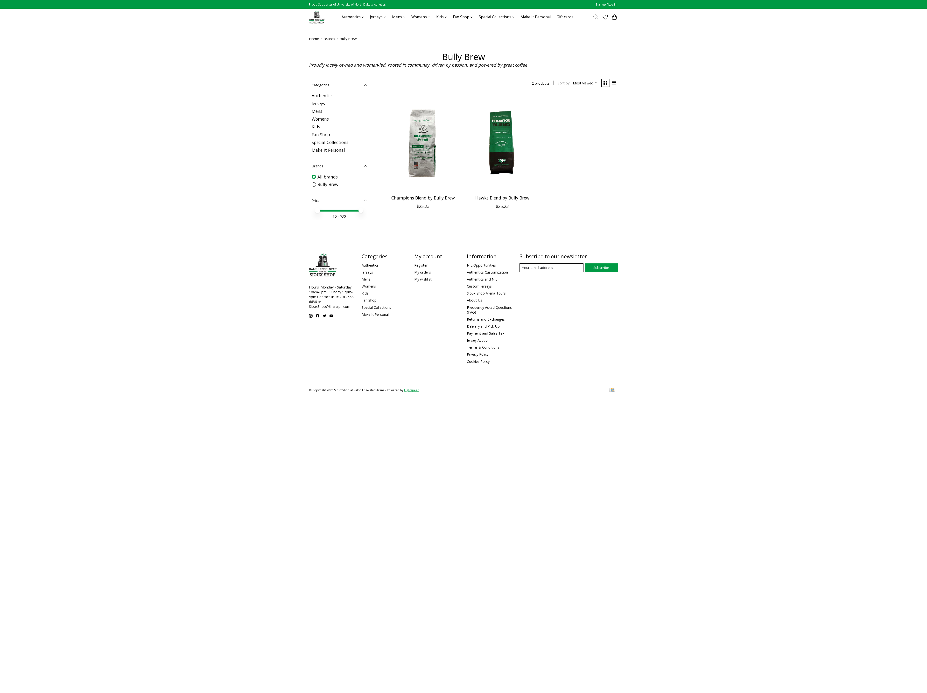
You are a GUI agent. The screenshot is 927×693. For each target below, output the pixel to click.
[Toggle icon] (595, 17)
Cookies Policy (478, 361)
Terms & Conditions (483, 347)
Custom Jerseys (479, 286)
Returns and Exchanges (486, 319)
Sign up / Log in (606, 4)
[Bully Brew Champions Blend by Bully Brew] (423, 143)
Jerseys (318, 103)
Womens (320, 119)
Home (314, 38)
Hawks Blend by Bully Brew (502, 198)
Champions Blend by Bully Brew (423, 198)
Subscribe (601, 267)
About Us (474, 300)
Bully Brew (327, 184)
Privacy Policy (477, 354)
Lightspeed (411, 390)
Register (421, 265)
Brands (329, 38)
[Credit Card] (612, 390)
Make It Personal (535, 17)
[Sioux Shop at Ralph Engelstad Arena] (317, 17)
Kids (316, 127)
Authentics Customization (487, 272)
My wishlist (423, 279)
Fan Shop (321, 134)
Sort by (563, 83)
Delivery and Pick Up (483, 326)
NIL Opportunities (481, 265)
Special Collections (330, 142)
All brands (327, 177)
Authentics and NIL (482, 279)
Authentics (322, 95)
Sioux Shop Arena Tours (486, 293)
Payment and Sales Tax (486, 333)
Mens (317, 111)
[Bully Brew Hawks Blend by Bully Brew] (502, 143)
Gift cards (564, 17)
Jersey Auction (478, 340)
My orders (422, 272)
